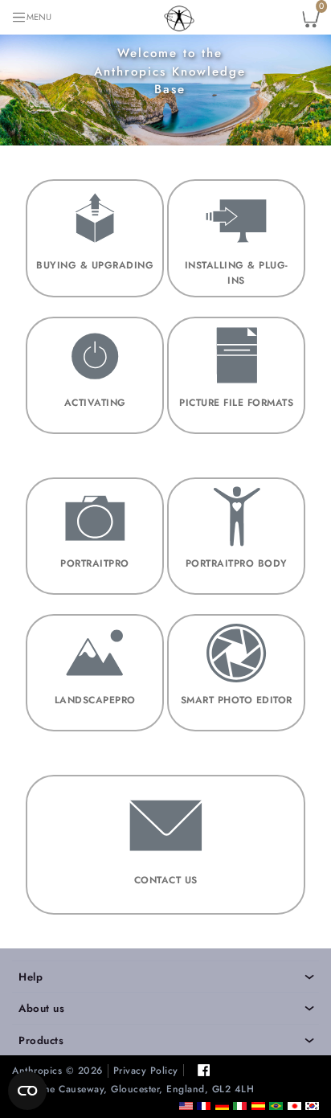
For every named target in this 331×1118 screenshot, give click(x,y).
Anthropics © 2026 (57, 1071)
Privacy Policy (145, 1071)
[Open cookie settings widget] (27, 1090)
